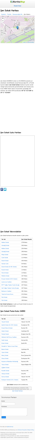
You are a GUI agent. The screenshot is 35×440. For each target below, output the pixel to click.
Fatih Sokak (5, 340)
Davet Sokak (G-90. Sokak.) (9, 267)
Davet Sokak (5, 260)
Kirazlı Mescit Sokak (7, 328)
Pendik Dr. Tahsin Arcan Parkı (10, 346)
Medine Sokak (5, 276)
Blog (33, 430)
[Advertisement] (17, 60)
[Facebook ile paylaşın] (2, 189)
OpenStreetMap (30, 42)
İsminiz (3, 401)
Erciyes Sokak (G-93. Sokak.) (9, 279)
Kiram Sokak (5, 343)
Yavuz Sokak (5, 364)
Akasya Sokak (5, 373)
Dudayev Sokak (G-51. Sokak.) (10, 380)
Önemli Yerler (17, 6)
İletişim (29, 430)
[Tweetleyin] (5, 189)
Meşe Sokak (5, 254)
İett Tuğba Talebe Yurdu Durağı (10, 288)
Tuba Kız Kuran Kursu (7, 294)
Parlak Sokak (5, 334)
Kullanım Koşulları (22, 430)
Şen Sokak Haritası (17, 391)
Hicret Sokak (5, 273)
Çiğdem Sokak (5, 367)
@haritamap (10, 426)
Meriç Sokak (5, 355)
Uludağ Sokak (5, 245)
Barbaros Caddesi (6, 291)
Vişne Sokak (5, 352)
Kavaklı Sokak (5, 370)
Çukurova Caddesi (7, 282)
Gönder (4, 417)
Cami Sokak (5, 257)
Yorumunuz (4, 406)
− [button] (2, 21)
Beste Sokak (5, 349)
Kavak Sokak (5, 270)
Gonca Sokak (5, 377)
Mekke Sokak (5, 242)
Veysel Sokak (5, 322)
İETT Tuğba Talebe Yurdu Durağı (10, 285)
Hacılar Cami (5, 264)
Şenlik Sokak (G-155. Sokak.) (10, 325)
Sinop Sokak (5, 358)
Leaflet (24, 42)
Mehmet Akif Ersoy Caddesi (9, 337)
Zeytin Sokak (5, 331)
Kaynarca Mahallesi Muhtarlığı (10, 361)
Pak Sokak (4, 297)
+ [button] (2, 18)
